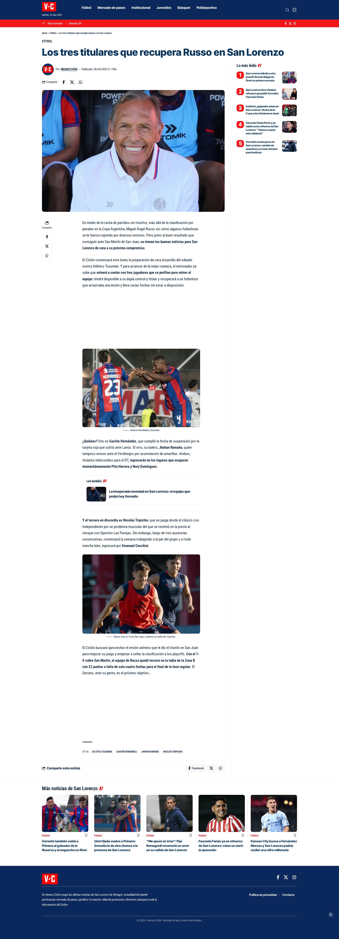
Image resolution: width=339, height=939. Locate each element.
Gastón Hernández (127, 751)
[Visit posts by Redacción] (48, 69)
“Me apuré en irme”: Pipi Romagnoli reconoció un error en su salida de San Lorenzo (167, 845)
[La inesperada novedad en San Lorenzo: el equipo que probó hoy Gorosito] (96, 494)
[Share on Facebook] (63, 82)
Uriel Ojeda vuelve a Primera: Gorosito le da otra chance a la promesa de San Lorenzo (116, 845)
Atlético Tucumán (102, 751)
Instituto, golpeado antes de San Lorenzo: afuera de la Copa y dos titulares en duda (262, 110)
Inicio (44, 33)
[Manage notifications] (331, 915)
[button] (287, 9)
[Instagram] (295, 23)
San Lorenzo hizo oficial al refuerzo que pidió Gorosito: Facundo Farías (262, 93)
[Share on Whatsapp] (80, 82)
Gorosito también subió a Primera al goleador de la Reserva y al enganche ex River (64, 845)
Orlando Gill (75, 23)
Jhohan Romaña (150, 751)
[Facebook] (286, 23)
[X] (290, 23)
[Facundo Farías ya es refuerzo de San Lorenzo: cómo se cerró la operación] (222, 813)
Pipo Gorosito (55, 23)
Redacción (69, 69)
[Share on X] (72, 82)
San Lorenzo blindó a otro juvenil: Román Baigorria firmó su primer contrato (261, 77)
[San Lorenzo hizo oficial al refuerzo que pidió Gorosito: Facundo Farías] (289, 94)
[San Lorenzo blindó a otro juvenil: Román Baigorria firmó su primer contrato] (289, 77)
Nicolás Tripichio (172, 751)
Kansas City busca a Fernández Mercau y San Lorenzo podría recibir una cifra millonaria (274, 845)
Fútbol (53, 33)
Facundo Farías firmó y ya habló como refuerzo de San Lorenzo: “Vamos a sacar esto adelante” (262, 128)
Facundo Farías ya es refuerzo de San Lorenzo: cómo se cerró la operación (221, 845)
